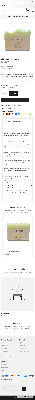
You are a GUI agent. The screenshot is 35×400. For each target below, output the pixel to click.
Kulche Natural (5, 367)
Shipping (15, 85)
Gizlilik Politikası (5, 345)
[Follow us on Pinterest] (11, 108)
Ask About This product (9, 87)
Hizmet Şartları (5, 348)
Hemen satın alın (15, 101)
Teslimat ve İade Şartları (7, 354)
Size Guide (5, 85)
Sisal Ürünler (22, 354)
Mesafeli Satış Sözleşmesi (7, 356)
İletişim (3, 370)
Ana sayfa (10, 105)
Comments (14, 121)
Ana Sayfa (8, 17)
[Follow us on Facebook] (6, 108)
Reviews (20, 121)
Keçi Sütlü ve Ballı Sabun (12, 251)
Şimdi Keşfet (24, 3)
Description (7, 121)
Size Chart (26, 121)
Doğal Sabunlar (18, 105)
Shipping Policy (8, 125)
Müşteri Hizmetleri (5, 351)
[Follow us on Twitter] (9, 108)
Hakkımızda (4, 343)
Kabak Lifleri (22, 345)
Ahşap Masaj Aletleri (24, 351)
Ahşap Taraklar (22, 348)
